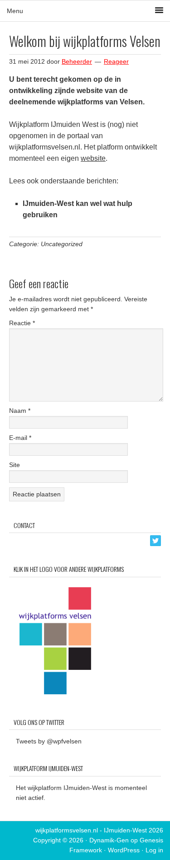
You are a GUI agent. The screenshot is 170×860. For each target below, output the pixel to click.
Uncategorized (62, 244)
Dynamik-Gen (109, 840)
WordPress (124, 850)
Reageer (116, 61)
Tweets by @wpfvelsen (49, 741)
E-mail (20, 437)
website (93, 158)
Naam (19, 410)
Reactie (22, 323)
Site (14, 464)
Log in (154, 850)
